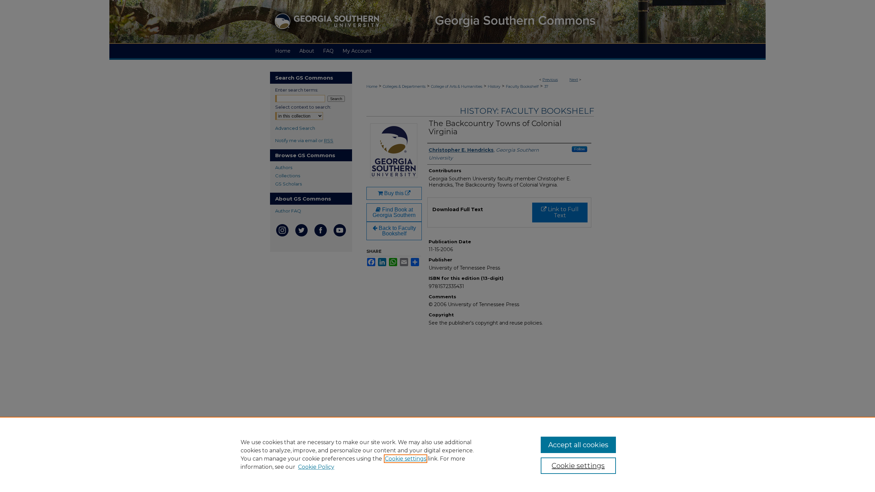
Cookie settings (405, 458)
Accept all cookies (578, 445)
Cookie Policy (316, 467)
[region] (437, 454)
